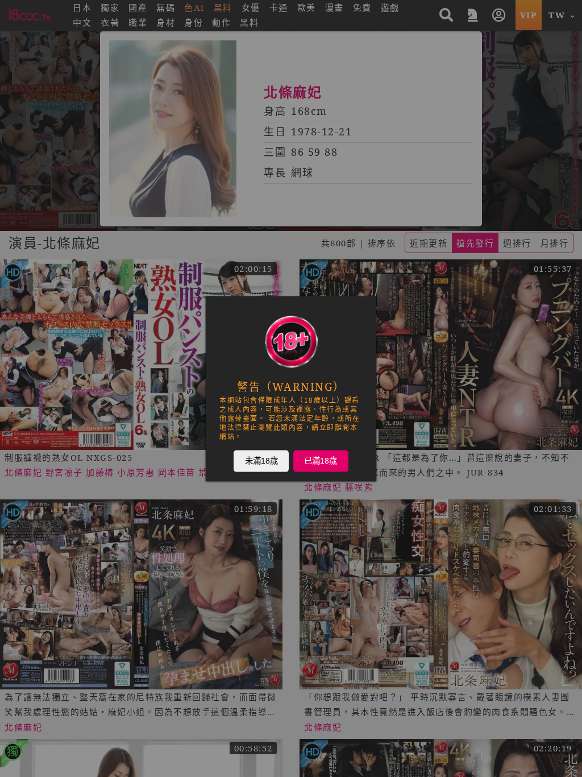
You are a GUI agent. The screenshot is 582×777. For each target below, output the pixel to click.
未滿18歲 (261, 460)
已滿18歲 (320, 460)
